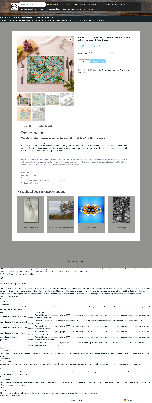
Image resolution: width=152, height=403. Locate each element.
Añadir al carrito (98, 61)
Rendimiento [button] (5, 358)
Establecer (82, 53)
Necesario (6, 301)
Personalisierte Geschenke (28, 9)
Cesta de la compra (74, 9)
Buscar (41, 9)
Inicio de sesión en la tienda (56, 9)
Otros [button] (2, 387)
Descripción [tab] (27, 126)
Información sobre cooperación (72, 4)
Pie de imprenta (88, 9)
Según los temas (30, 17)
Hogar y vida (119, 4)
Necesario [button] (4, 299)
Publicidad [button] (4, 377)
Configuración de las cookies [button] (11, 274)
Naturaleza (46, 17)
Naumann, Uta (117, 70)
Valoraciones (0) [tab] (45, 126)
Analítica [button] (3, 366)
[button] (70, 39)
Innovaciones (91, 4)
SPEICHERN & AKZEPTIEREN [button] (11, 395)
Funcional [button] (3, 348)
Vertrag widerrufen (76, 400)
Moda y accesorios (104, 4)
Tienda (7, 17)
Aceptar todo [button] (28, 274)
